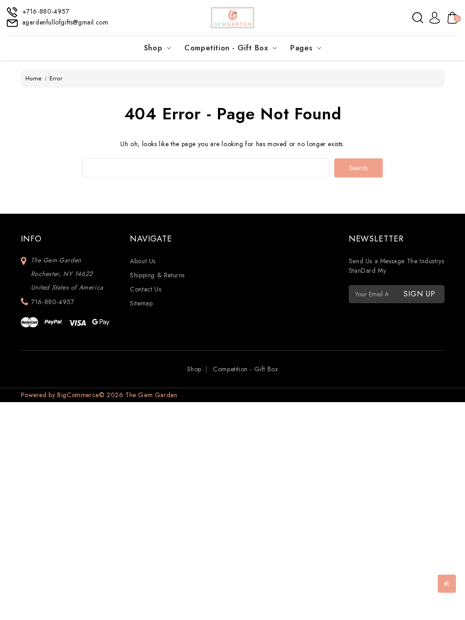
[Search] (417, 17)
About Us (143, 261)
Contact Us (145, 289)
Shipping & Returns (157, 275)
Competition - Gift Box (226, 48)
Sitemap (141, 303)
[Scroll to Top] (447, 584)
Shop (153, 48)
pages (301, 48)
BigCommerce (78, 394)
